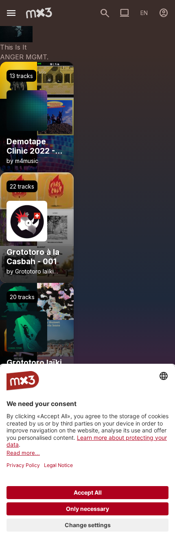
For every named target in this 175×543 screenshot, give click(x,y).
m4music (26, 160)
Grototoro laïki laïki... (30, 275)
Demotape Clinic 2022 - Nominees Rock (36, 146)
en (144, 12)
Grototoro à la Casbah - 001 (33, 257)
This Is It (13, 47)
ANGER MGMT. (24, 57)
